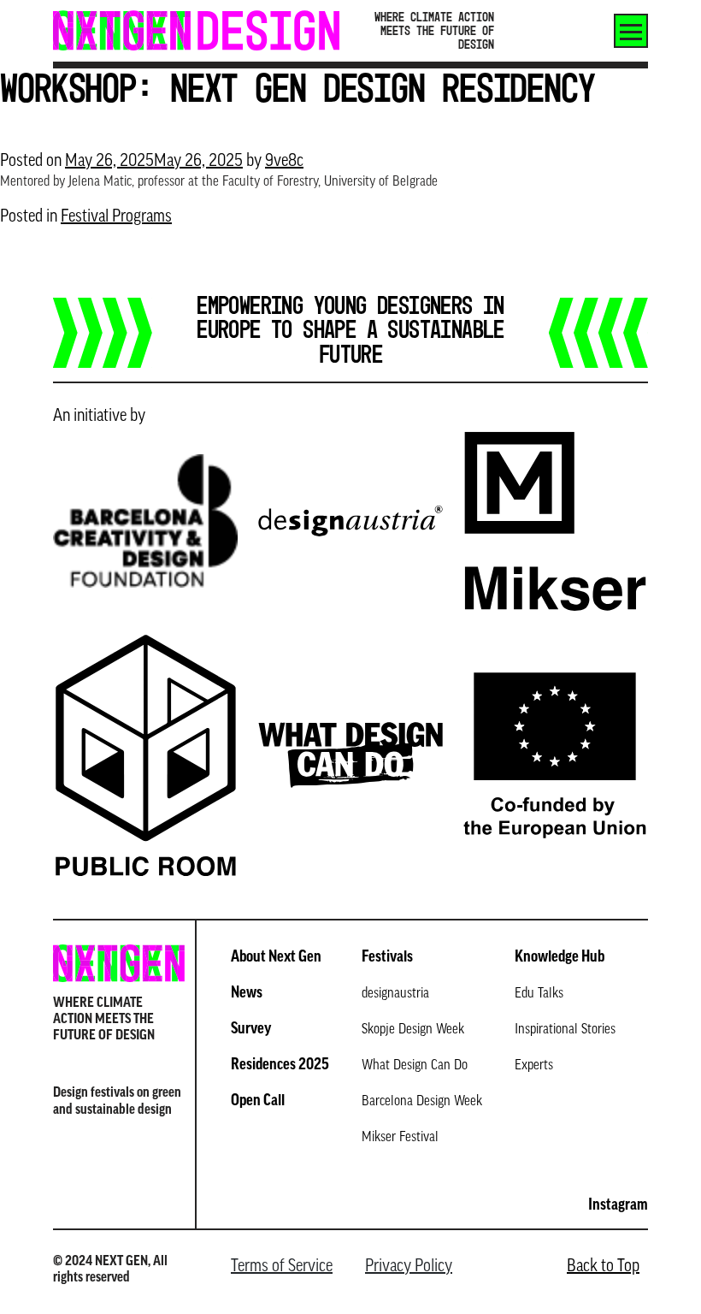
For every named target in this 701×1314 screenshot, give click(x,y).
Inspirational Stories (565, 1030)
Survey (251, 1030)
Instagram (618, 1206)
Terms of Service (282, 1267)
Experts (534, 1066)
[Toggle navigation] (631, 31)
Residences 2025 (280, 1066)
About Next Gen (276, 958)
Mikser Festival (400, 1138)
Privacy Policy (408, 1267)
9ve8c (284, 161)
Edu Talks (539, 994)
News (246, 994)
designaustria (395, 994)
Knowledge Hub (559, 958)
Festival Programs (116, 217)
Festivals (387, 958)
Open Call (258, 1102)
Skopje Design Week (413, 1030)
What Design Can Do (415, 1066)
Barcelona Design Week (422, 1102)
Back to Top (603, 1267)
